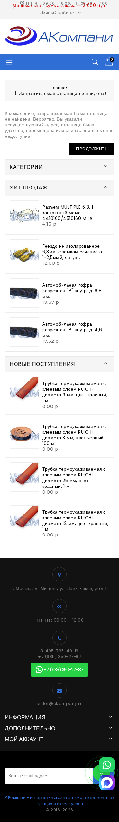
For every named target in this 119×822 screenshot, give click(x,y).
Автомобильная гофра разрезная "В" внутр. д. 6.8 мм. (72, 291)
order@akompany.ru (59, 703)
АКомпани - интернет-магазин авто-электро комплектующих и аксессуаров (59, 800)
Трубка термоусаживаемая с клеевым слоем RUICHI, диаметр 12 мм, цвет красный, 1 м (75, 520)
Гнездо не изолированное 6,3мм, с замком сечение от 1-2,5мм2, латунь (73, 252)
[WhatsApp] (107, 764)
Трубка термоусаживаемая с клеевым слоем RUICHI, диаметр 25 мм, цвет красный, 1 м (74, 477)
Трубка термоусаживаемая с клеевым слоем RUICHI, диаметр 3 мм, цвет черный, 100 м (74, 435)
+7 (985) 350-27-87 (59, 657)
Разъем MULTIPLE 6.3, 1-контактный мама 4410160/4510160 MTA (69, 213)
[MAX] (107, 782)
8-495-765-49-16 (59, 651)
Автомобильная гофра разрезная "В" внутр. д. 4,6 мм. (72, 330)
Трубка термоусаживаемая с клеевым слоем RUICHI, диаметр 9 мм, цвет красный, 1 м (74, 392)
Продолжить (92, 149)
